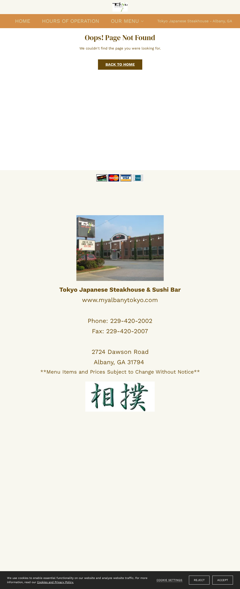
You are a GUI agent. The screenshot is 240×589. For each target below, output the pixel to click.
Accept (222, 580)
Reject (199, 580)
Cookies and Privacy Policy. (55, 582)
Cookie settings (169, 580)
